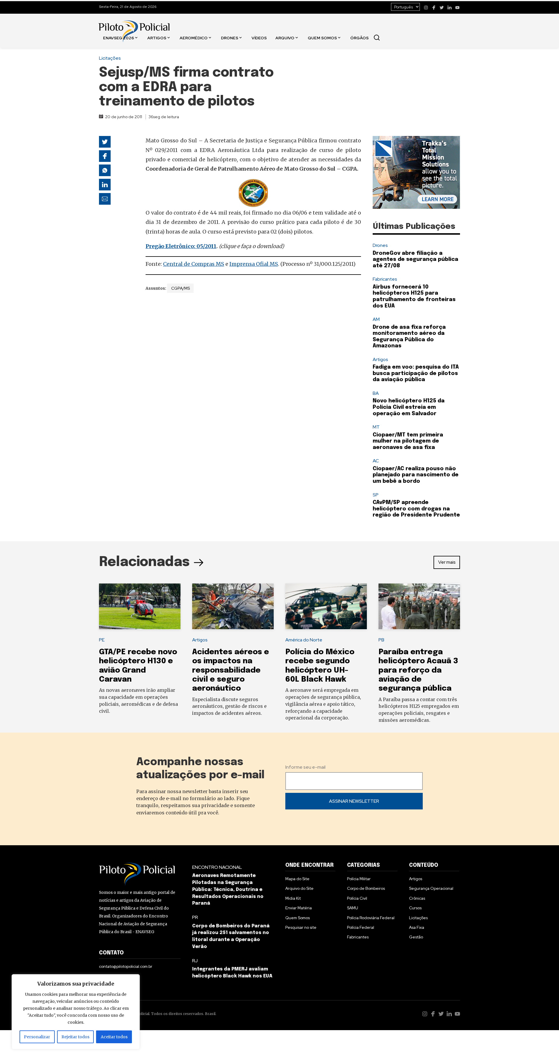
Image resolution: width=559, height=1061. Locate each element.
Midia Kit (293, 898)
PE (102, 640)
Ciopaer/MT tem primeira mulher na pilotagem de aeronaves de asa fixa (408, 441)
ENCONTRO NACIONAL (217, 867)
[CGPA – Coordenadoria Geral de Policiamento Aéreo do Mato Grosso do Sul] (253, 193)
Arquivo (284, 37)
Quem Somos (322, 37)
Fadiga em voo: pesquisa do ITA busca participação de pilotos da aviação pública (416, 373)
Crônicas (417, 898)
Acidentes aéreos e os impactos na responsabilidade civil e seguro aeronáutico (230, 670)
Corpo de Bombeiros (366, 888)
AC (376, 461)
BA (376, 393)
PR (195, 917)
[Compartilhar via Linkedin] (105, 184)
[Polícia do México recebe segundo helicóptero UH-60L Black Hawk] (326, 606)
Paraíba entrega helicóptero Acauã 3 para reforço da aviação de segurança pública (418, 670)
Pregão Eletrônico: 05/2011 (181, 246)
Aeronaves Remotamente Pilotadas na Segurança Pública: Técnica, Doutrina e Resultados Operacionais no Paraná (227, 889)
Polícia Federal (360, 927)
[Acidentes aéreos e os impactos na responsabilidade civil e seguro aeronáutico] (233, 606)
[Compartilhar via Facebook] (105, 156)
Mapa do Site (297, 878)
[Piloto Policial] (134, 25)
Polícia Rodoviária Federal (371, 917)
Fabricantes (385, 279)
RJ (195, 961)
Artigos (156, 37)
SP (375, 495)
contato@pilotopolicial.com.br (125, 966)
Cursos (415, 907)
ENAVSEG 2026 (118, 37)
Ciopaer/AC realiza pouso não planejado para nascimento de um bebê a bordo (416, 475)
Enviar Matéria (298, 907)
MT (376, 427)
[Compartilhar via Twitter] (105, 142)
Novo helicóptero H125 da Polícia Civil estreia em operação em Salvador (409, 407)
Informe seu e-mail (305, 767)
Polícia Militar (359, 878)
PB (381, 640)
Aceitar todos (114, 1036)
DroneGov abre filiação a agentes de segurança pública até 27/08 (415, 259)
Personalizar (37, 1036)
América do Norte (303, 640)
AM (376, 319)
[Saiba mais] (416, 172)
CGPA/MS (180, 288)
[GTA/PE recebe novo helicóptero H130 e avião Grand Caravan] (140, 606)
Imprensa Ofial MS (253, 264)
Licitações (110, 58)
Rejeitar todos (75, 1036)
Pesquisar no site (300, 927)
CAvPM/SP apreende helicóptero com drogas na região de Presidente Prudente (416, 509)
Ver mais (447, 562)
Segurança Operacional (431, 888)
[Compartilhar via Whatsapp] (105, 170)
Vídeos (259, 37)
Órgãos (359, 37)
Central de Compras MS (193, 264)
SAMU (352, 907)
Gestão (416, 937)
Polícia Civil (357, 898)
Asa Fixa (416, 927)
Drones (229, 37)
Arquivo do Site (299, 888)
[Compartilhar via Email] (105, 199)
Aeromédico (194, 37)
